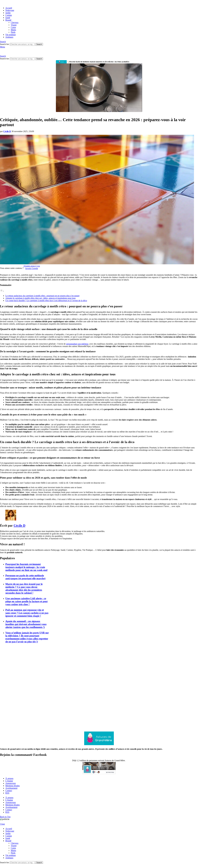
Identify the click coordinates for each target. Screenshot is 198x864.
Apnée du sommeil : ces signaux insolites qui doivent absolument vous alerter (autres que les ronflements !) (25, 624)
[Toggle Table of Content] (2, 291)
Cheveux (14, 22)
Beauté (8, 20)
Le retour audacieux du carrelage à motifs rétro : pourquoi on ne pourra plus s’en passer (42, 296)
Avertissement (11, 788)
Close (2, 824)
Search (39, 44)
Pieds (13, 32)
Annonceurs (10, 783)
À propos (9, 778)
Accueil (8, 8)
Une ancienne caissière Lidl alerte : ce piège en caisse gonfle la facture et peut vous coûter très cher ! (26, 601)
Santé (7, 17)
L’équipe (9, 781)
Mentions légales (12, 786)
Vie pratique (10, 34)
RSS (7, 793)
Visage (14, 25)
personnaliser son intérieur (77, 344)
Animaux (9, 37)
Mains (13, 30)
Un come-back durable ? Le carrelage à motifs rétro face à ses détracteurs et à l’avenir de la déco (46, 300)
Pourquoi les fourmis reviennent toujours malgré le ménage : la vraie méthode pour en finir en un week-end (26, 567)
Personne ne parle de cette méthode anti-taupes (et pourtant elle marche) (25, 577)
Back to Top (5, 817)
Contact (8, 790)
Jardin (8, 13)
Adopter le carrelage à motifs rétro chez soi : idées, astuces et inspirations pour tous (40, 298)
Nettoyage (9, 10)
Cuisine (8, 15)
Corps (13, 27)
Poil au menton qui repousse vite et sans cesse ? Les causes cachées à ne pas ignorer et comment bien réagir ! (26, 612)
